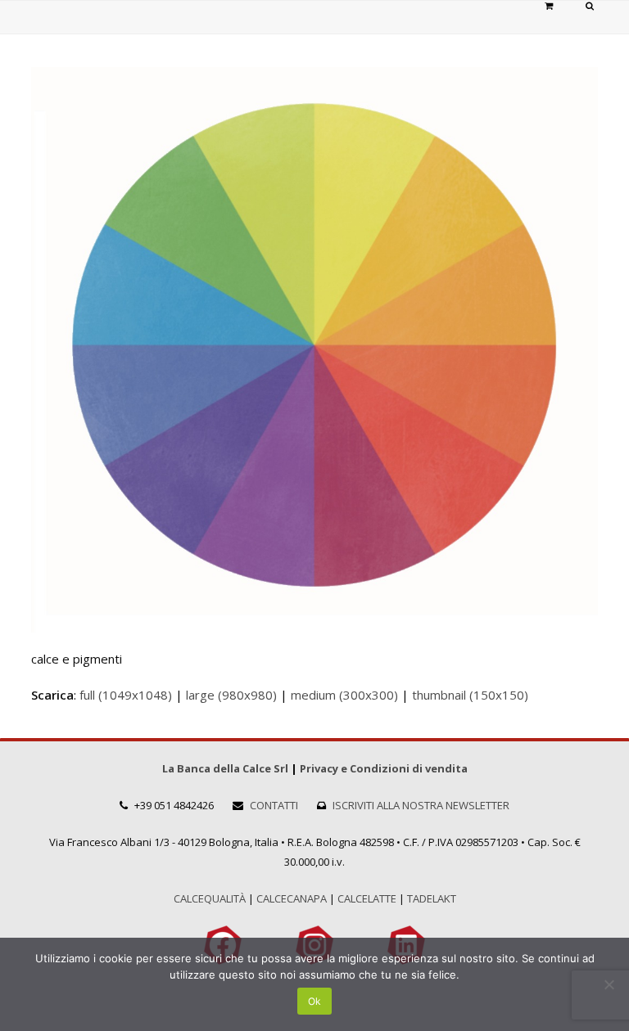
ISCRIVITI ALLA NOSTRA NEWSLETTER (421, 805)
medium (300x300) (344, 695)
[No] (608, 984)
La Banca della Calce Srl (225, 768)
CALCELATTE (366, 898)
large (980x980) (231, 695)
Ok (314, 1001)
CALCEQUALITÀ (210, 898)
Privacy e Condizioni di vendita (384, 768)
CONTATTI (274, 805)
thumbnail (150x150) (470, 695)
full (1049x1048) (125, 695)
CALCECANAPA (291, 898)
